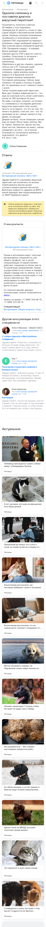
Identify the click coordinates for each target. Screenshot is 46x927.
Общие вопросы (26, 309)
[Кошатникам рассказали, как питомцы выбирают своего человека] (23, 576)
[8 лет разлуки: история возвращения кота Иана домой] (23, 495)
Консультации (7, 9)
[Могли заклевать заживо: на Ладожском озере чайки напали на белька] (23, 657)
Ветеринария (22, 9)
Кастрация (7, 397)
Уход (38, 309)
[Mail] (8, 3)
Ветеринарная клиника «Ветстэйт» (20, 175)
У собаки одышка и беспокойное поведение (19, 337)
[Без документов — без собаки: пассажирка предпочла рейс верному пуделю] (23, 738)
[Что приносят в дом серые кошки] (23, 859)
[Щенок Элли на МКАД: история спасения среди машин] (23, 819)
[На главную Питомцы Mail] (16, 3)
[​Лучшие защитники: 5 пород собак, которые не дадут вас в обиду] (23, 698)
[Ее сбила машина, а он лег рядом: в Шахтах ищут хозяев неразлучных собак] (23, 778)
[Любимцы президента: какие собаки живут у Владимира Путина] (23, 455)
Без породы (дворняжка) (28, 330)
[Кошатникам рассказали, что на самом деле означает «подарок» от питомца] (23, 617)
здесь (6, 295)
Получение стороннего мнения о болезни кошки (19, 368)
